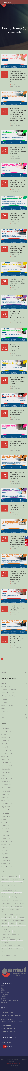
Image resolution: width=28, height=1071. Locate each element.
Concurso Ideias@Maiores (9, 890)
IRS (14, 917)
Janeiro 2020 (6, 838)
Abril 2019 (5, 854)
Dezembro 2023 (7, 762)
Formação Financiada (8, 696)
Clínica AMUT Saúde (8, 693)
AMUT (4, 683)
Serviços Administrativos (15, 949)
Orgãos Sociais (6, 931)
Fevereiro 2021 (6, 816)
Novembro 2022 (7, 781)
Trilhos (4, 718)
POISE (4, 939)
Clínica (3, 990)
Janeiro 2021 (6, 819)
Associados (5, 879)
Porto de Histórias (7, 705)
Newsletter (20, 923)
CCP (22, 879)
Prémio (20, 939)
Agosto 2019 (6, 844)
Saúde (4, 949)
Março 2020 (5, 832)
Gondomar (19, 914)
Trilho (14, 955)
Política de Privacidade (14, 1063)
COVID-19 (18, 893)
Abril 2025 (5, 744)
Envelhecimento (6, 903)
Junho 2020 (5, 825)
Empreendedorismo (16, 900)
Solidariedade (12, 952)
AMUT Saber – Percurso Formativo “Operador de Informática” (17, 608)
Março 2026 (5, 728)
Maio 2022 (5, 797)
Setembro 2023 (6, 772)
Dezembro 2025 (7, 731)
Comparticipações (7, 882)
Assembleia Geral (13, 876)
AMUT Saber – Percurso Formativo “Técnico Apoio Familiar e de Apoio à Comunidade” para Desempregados (18, 575)
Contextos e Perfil (7, 893)
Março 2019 (5, 857)
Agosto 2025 (6, 737)
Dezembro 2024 (7, 750)
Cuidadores (5, 897)
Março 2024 (5, 759)
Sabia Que (5, 711)
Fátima (11, 914)
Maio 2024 (5, 756)
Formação (4, 906)
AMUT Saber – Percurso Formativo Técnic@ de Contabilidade (17, 507)
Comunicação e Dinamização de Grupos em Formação (13, 886)
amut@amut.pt (7, 1025)
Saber (4, 708)
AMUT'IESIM (6, 686)
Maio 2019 (5, 851)
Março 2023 (5, 775)
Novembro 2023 (7, 766)
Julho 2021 (5, 810)
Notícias (4, 702)
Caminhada (15, 879)
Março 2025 (5, 747)
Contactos (4, 1002)
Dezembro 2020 (7, 822)
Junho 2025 (5, 740)
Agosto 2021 (6, 807)
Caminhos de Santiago (9, 689)
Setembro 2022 (6, 788)
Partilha (16, 931)
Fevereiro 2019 (6, 860)
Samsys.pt (14, 1067)
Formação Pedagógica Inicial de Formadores (10, 910)
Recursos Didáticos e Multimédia (11, 945)
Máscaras (4, 923)
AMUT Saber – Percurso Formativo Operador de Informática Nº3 (17, 412)
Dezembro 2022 (7, 778)
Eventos (3, 998)
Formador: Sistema (19, 903)
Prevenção (12, 939)
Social (3, 952)
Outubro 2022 (6, 785)
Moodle (4, 699)
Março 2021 (5, 813)
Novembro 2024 (7, 753)
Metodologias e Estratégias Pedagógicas (13, 920)
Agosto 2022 (6, 791)
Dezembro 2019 (7, 841)
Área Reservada (7, 2)
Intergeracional (6, 917)
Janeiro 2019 (6, 863)
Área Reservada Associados (9, 1000)
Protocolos (4, 994)
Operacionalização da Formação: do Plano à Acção (13, 927)
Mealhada (21, 917)
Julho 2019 (5, 847)
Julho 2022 (5, 794)
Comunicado (19, 882)
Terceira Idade (6, 955)
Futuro (4, 914)
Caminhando (5, 992)
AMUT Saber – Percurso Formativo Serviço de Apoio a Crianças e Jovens (18, 443)
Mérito (12, 923)
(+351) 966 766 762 (8, 1019)
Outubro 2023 (6, 769)
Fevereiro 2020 (6, 835)
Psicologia (5, 942)
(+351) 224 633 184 (8, 1013)
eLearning (14, 897)
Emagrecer (5, 900)
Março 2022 (5, 800)
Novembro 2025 (7, 734)
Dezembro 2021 (7, 803)
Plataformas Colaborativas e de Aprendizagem (10, 935)
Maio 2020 (5, 829)
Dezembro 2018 (7, 866)
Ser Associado (6, 715)
